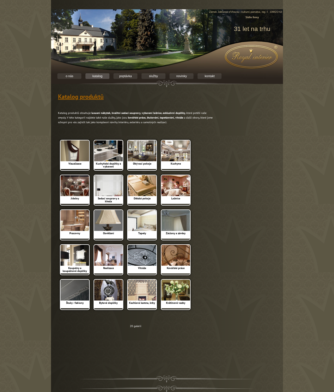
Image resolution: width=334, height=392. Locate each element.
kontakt (210, 76)
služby (153, 76)
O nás (69, 76)
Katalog (97, 76)
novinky (181, 76)
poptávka (125, 76)
